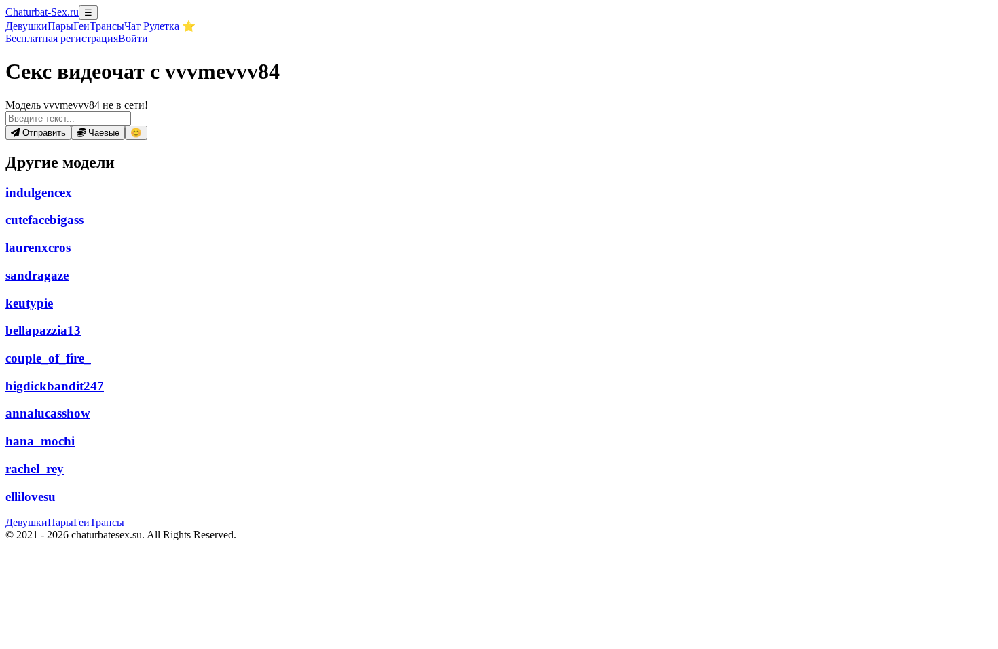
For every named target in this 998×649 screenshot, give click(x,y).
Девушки (26, 26)
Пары (60, 26)
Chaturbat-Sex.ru (42, 12)
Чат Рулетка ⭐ (160, 26)
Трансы (107, 26)
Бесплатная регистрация (61, 38)
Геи (81, 26)
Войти (133, 38)
